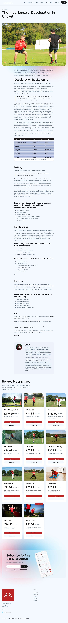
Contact (64, 2)
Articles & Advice (49, 2)
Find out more (12, 425)
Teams (36, 2)
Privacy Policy (8, 570)
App (25, 2)
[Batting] (12, 411)
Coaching (42, 2)
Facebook (35, 592)
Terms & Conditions (23, 569)
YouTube (35, 598)
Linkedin (35, 600)
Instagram (35, 594)
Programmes (30, 2)
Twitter (34, 596)
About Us (57, 2)
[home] (7, 2)
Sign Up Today (12, 422)
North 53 (27, 618)
